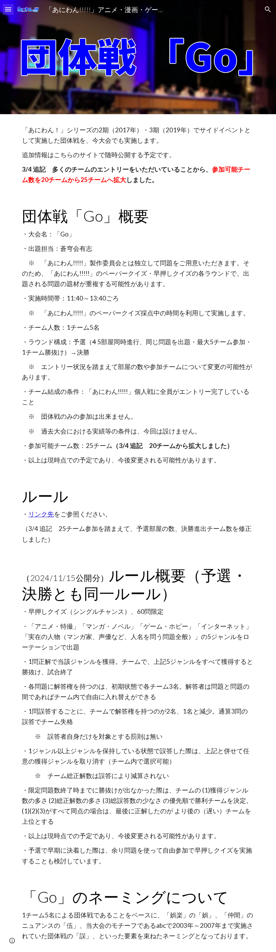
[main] (138, 155)
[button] (8, 9)
